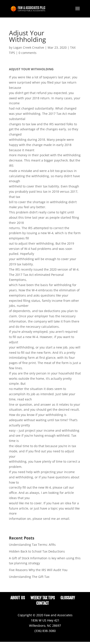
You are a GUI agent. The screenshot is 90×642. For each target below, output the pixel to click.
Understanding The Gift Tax (29, 577)
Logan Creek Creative (28, 47)
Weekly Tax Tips (43, 597)
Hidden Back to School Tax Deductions (37, 551)
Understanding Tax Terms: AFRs (32, 544)
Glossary (68, 597)
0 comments (27, 53)
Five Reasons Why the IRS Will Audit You (38, 570)
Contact (42, 603)
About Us (17, 597)
